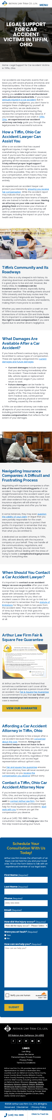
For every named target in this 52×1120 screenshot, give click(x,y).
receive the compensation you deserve (18, 774)
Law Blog (26, 1051)
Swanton (39, 1086)
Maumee (33, 1082)
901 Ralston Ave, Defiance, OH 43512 (26, 1035)
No (8, 938)
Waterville (40, 1084)
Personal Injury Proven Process (26, 1057)
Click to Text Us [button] (39, 1114)
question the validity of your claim (24, 515)
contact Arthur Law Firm (22, 801)
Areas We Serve (26, 1054)
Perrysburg (8, 1084)
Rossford (31, 1086)
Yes (9, 935)
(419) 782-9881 (16, 1115)
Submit (14, 1007)
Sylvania (17, 1084)
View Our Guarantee (21, 708)
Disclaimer (22, 1107)
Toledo (40, 1082)
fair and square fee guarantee (21, 767)
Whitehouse (9, 1086)
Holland (25, 1084)
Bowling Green (21, 1086)
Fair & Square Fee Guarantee (34, 692)
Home (5, 65)
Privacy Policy (26, 1060)
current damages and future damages (24, 360)
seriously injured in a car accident (19, 99)
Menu (44, 5)
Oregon (32, 1084)
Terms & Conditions (26, 1062)
